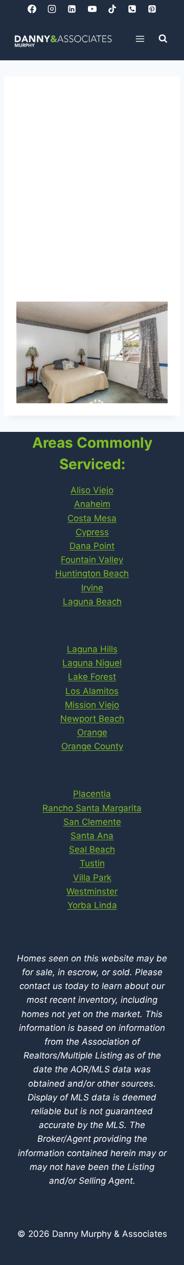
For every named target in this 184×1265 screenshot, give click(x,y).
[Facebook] (32, 8)
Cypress (92, 532)
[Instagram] (52, 8)
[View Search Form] (163, 39)
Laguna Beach (92, 601)
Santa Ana (92, 836)
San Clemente (92, 822)
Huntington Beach (92, 573)
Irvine (92, 588)
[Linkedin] (72, 8)
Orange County (92, 746)
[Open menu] (140, 39)
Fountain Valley (92, 560)
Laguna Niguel (92, 663)
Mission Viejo (92, 705)
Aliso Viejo (92, 490)
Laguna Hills (92, 649)
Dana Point (92, 546)
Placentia (92, 794)
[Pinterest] (151, 8)
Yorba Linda (92, 905)
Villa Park (92, 877)
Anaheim (92, 504)
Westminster (92, 891)
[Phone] (132, 8)
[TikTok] (112, 8)
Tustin (92, 863)
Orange (92, 732)
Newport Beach (92, 719)
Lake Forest (92, 677)
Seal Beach (92, 849)
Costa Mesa (92, 518)
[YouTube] (92, 8)
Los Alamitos (92, 691)
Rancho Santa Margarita (92, 808)
